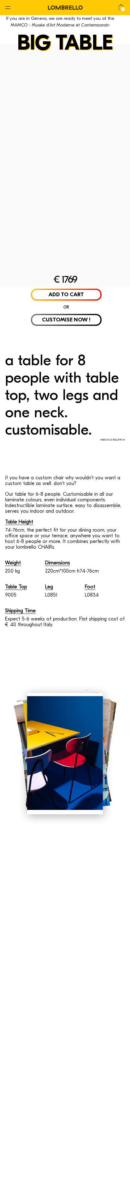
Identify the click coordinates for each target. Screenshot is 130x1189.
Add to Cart (66, 294)
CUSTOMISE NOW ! (66, 320)
